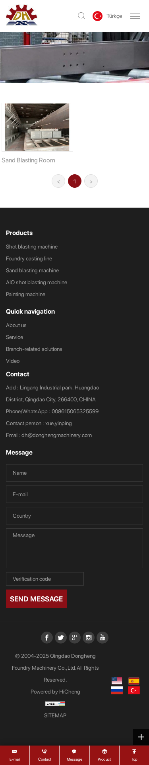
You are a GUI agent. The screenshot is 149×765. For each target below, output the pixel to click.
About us (16, 325)
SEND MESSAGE (36, 598)
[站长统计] (55, 703)
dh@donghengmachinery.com (56, 435)
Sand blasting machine (32, 270)
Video (12, 360)
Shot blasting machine (32, 246)
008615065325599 (75, 411)
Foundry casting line (29, 258)
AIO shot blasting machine (36, 282)
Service (14, 337)
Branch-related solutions (34, 349)
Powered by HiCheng (55, 691)
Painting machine (25, 294)
